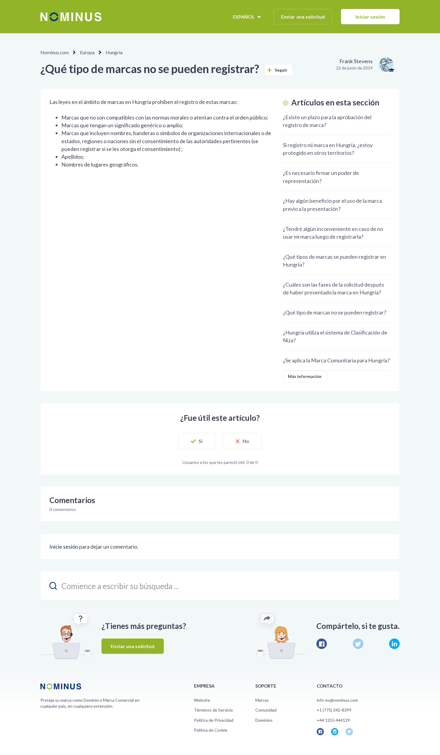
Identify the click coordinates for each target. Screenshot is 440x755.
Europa (87, 52)
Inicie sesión (63, 546)
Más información (305, 376)
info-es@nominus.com (337, 700)
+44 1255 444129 (333, 720)
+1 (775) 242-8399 (334, 709)
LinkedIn (394, 644)
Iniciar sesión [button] (370, 16)
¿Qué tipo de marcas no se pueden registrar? (334, 312)
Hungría (114, 52)
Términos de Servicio (213, 709)
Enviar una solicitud (303, 16)
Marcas (262, 700)
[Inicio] (70, 16)
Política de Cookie (210, 730)
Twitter (358, 644)
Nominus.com (54, 52)
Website (202, 700)
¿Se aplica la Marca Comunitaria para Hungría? (336, 360)
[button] (196, 441)
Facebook (321, 644)
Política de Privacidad (213, 720)
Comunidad (266, 709)
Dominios (264, 720)
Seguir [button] (281, 69)
